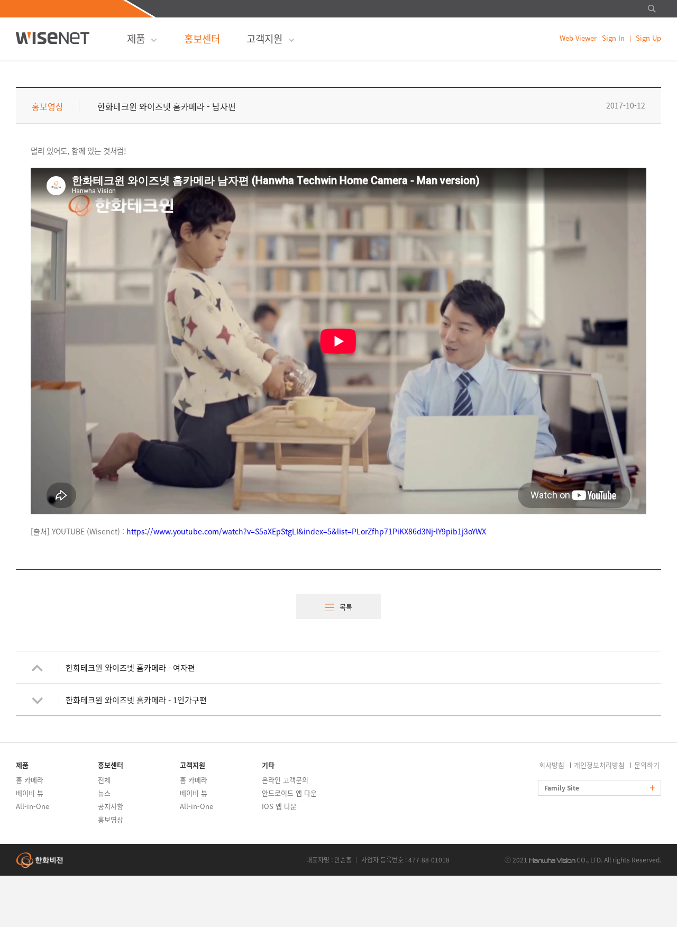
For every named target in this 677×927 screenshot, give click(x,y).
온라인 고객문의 (285, 779)
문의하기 (647, 765)
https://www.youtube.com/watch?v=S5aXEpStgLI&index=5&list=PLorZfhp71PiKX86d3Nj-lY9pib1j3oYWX (306, 531)
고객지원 (264, 38)
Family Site (562, 788)
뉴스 (104, 792)
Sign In (613, 38)
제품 (136, 38)
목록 (346, 607)
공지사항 (110, 806)
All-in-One (32, 806)
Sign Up (648, 38)
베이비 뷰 (29, 792)
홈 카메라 (29, 779)
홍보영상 (110, 819)
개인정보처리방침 (599, 765)
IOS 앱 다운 (279, 806)
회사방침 (551, 765)
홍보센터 (202, 38)
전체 (104, 779)
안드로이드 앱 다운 (289, 792)
